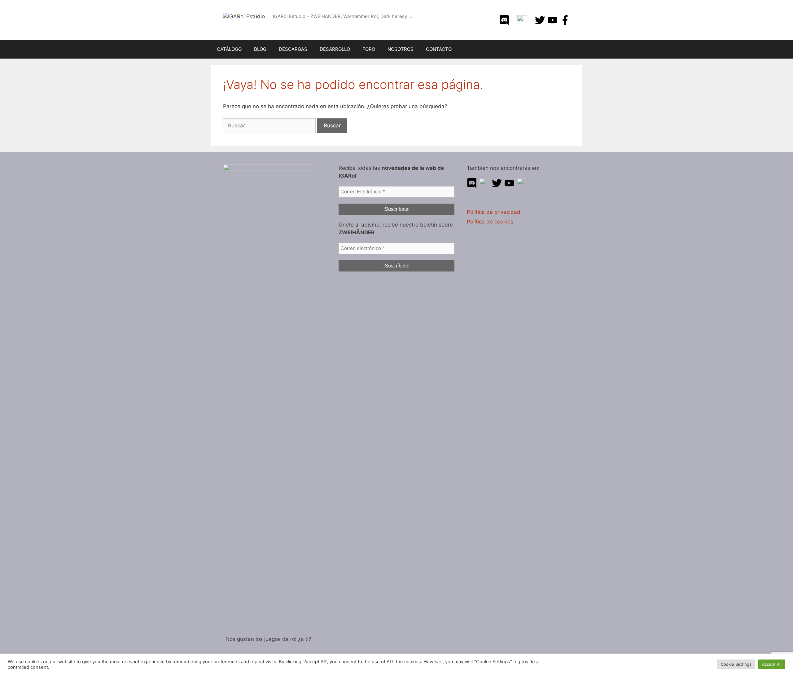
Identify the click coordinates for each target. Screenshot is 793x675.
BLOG (260, 49)
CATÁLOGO (229, 49)
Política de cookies (490, 221)
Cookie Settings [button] (736, 664)
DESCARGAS (293, 49)
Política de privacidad (493, 212)
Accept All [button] (772, 664)
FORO (368, 49)
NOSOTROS (401, 49)
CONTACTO (439, 49)
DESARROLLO (335, 49)
